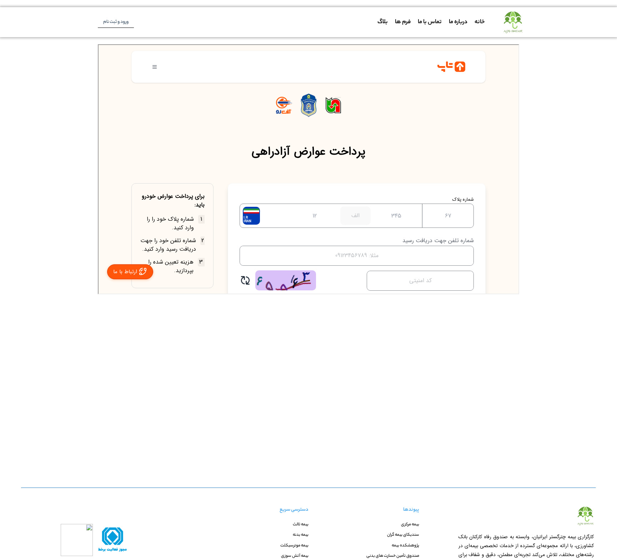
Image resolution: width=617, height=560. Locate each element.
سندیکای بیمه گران (403, 535)
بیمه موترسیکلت (294, 545)
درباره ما (458, 22)
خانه (480, 22)
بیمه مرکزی (410, 524)
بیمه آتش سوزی (294, 556)
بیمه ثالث (300, 524)
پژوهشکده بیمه (405, 545)
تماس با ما (430, 22)
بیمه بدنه (300, 535)
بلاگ (382, 22)
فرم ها (403, 22)
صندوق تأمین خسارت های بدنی (392, 556)
